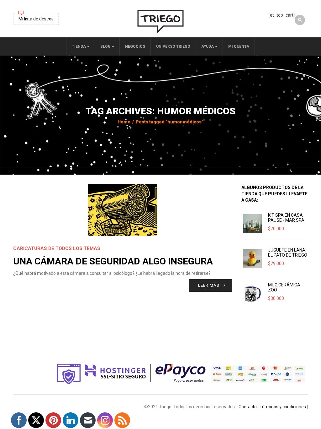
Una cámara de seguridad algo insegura (113, 261)
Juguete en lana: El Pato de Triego (287, 252)
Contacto (248, 406)
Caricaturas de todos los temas (56, 248)
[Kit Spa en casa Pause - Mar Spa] (252, 224)
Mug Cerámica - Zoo (285, 287)
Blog (105, 46)
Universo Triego (173, 46)
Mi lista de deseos (36, 18)
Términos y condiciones (283, 406)
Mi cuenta (238, 46)
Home (124, 121)
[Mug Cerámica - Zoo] (252, 293)
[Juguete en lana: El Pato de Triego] (252, 258)
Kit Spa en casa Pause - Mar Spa (286, 218)
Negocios (135, 46)
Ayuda (207, 46)
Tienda (79, 46)
